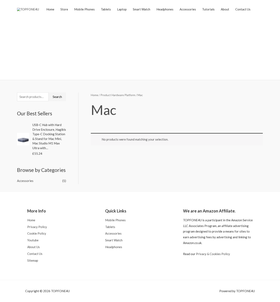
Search (57, 97)
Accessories (188, 9)
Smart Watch (141, 9)
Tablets (106, 9)
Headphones (164, 9)
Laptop (122, 9)
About (225, 9)
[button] (258, 9)
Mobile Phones (84, 9)
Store (64, 9)
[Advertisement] (140, 46)
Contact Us (242, 9)
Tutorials (208, 9)
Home (50, 9)
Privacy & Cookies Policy (213, 254)
